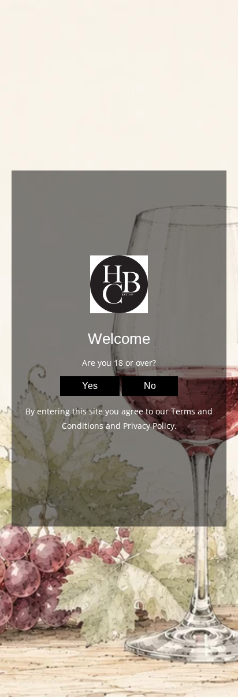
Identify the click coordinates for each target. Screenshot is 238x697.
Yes (90, 386)
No (150, 386)
